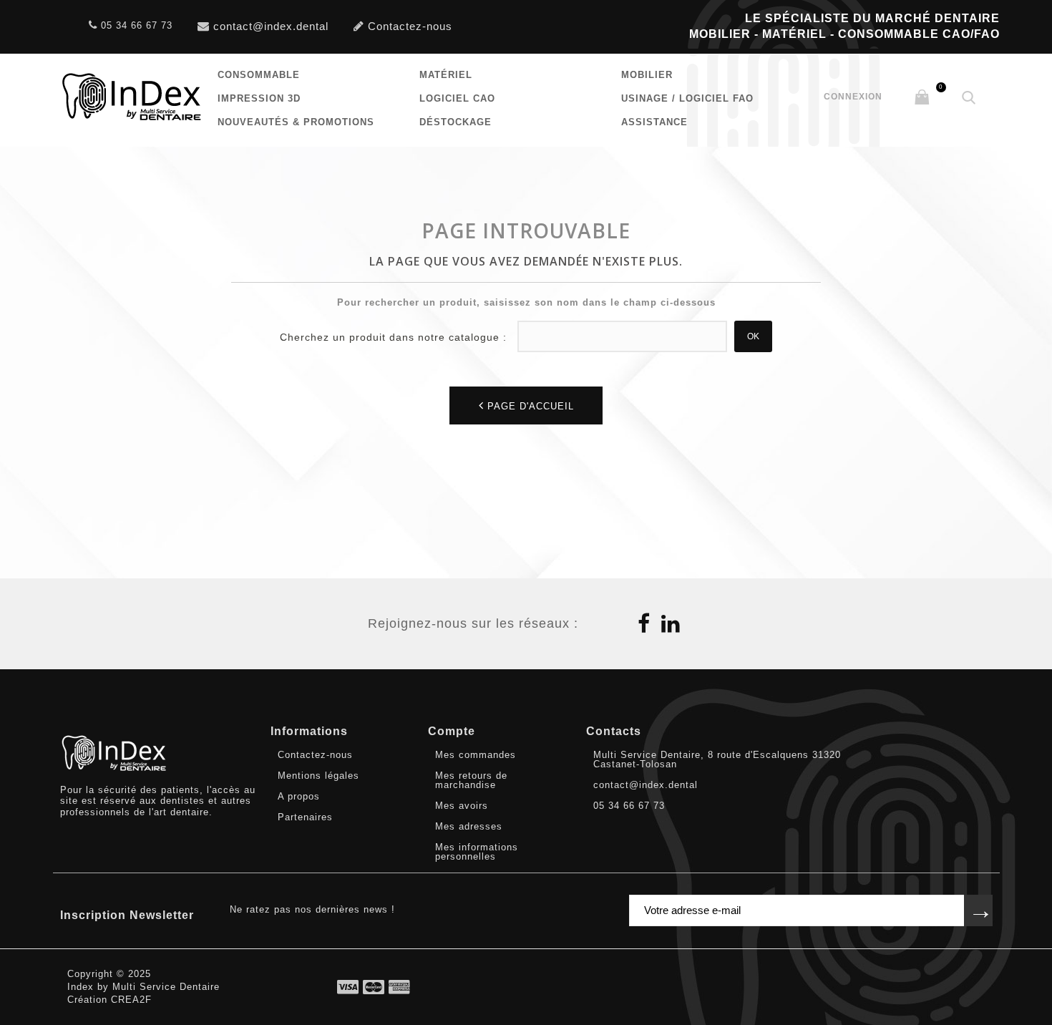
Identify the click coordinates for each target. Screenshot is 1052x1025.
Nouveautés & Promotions (296, 122)
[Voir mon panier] (922, 98)
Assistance (654, 122)
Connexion (853, 97)
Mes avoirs (461, 805)
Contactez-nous (410, 26)
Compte (451, 731)
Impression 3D (259, 98)
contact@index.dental (270, 26)
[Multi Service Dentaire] (132, 97)
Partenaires (305, 817)
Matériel (445, 74)
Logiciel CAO (457, 98)
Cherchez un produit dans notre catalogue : (393, 337)
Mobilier (647, 74)
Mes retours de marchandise (471, 780)
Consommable (259, 74)
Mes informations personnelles (476, 852)
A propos (299, 796)
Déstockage (455, 122)
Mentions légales (318, 775)
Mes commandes (475, 754)
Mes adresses (468, 826)
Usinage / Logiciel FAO (687, 98)
